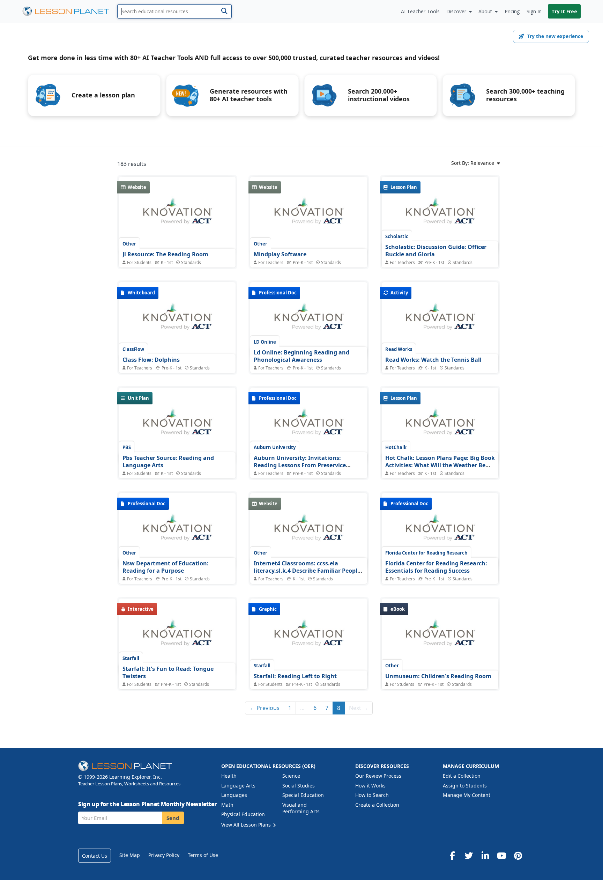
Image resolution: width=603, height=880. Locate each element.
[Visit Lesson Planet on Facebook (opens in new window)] (452, 856)
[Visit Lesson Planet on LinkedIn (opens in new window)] (485, 856)
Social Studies (298, 785)
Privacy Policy (163, 855)
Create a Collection (377, 804)
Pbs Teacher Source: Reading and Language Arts (168, 461)
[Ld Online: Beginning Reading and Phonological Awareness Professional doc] (308, 320)
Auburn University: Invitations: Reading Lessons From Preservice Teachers (300, 465)
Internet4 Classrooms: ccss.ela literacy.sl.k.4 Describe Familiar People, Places (308, 570)
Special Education (303, 795)
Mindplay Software (280, 254)
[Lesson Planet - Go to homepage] (69, 11)
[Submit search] (224, 11)
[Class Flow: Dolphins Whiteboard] (177, 320)
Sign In (534, 11)
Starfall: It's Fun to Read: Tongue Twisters (168, 672)
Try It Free (564, 11)
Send (172, 817)
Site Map (129, 855)
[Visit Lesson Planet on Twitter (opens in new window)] (469, 856)
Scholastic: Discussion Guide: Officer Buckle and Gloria (435, 250)
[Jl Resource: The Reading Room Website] (177, 215)
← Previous (265, 708)
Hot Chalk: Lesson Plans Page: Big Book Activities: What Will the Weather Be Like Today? (440, 465)
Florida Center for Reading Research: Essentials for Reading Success (436, 567)
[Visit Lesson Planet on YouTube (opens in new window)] (501, 856)
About (485, 11)
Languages (234, 795)
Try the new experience (555, 36)
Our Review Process (378, 775)
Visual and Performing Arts (301, 808)
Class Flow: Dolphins (151, 360)
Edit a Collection (462, 775)
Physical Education (243, 814)
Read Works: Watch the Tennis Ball (433, 360)
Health (229, 775)
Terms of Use (203, 855)
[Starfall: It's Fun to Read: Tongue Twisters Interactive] (177, 636)
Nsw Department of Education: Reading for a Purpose (165, 567)
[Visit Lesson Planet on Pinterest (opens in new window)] (518, 856)
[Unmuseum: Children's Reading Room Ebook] (440, 636)
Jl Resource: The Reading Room (165, 254)
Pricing (512, 11)
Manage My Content (466, 795)
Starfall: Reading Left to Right (295, 676)
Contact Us (94, 855)
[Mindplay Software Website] (308, 215)
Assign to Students (465, 785)
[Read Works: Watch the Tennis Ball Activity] (440, 320)
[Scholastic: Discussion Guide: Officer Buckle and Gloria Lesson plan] (440, 215)
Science (291, 775)
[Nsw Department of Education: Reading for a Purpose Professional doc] (177, 531)
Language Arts (238, 785)
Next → (358, 708)
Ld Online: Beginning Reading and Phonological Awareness (301, 356)
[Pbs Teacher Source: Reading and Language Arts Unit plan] (177, 425)
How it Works (370, 785)
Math (227, 804)
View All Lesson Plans (246, 824)
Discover (456, 11)
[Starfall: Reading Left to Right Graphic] (308, 636)
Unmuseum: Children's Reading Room (438, 676)
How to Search (372, 795)
